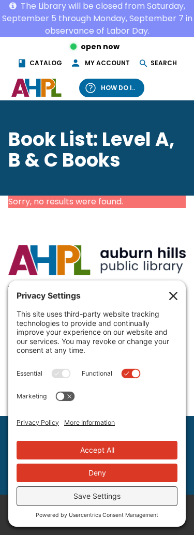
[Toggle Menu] (172, 87)
